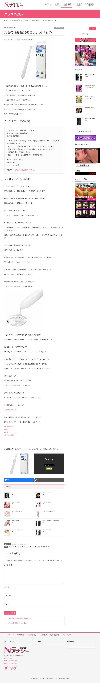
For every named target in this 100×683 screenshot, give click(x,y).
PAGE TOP (95, 661)
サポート (19, 547)
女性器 (38, 547)
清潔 (44, 547)
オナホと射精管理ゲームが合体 (17, 623)
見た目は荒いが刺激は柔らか (48, 529)
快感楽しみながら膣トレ (48, 502)
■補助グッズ (8, 429)
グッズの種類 (43, 635)
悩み (21, 544)
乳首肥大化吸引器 (46, 492)
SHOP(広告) (20, 635)
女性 (32, 547)
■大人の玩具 (8, 658)
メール (7, 595)
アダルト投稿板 (54, 635)
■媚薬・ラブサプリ (11, 432)
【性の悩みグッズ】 (11, 410)
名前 (6, 587)
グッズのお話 (31, 635)
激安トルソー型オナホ (16, 502)
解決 (25, 544)
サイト (6, 604)
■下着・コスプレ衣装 (10, 663)
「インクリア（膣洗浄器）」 (14, 286)
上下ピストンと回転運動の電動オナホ (19, 618)
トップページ (10, 635)
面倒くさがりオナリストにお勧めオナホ (51, 520)
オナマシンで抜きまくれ (17, 492)
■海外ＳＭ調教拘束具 (10, 660)
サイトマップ (66, 635)
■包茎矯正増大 (9, 426)
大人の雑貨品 (59, 27)
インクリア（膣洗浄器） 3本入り (23, 170)
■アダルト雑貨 (9, 435)
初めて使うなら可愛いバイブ (48, 511)
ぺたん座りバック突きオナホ (17, 529)
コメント (8, 565)
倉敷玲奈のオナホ (15, 520)
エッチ (12, 547)
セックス (26, 547)
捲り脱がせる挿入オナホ (17, 511)
